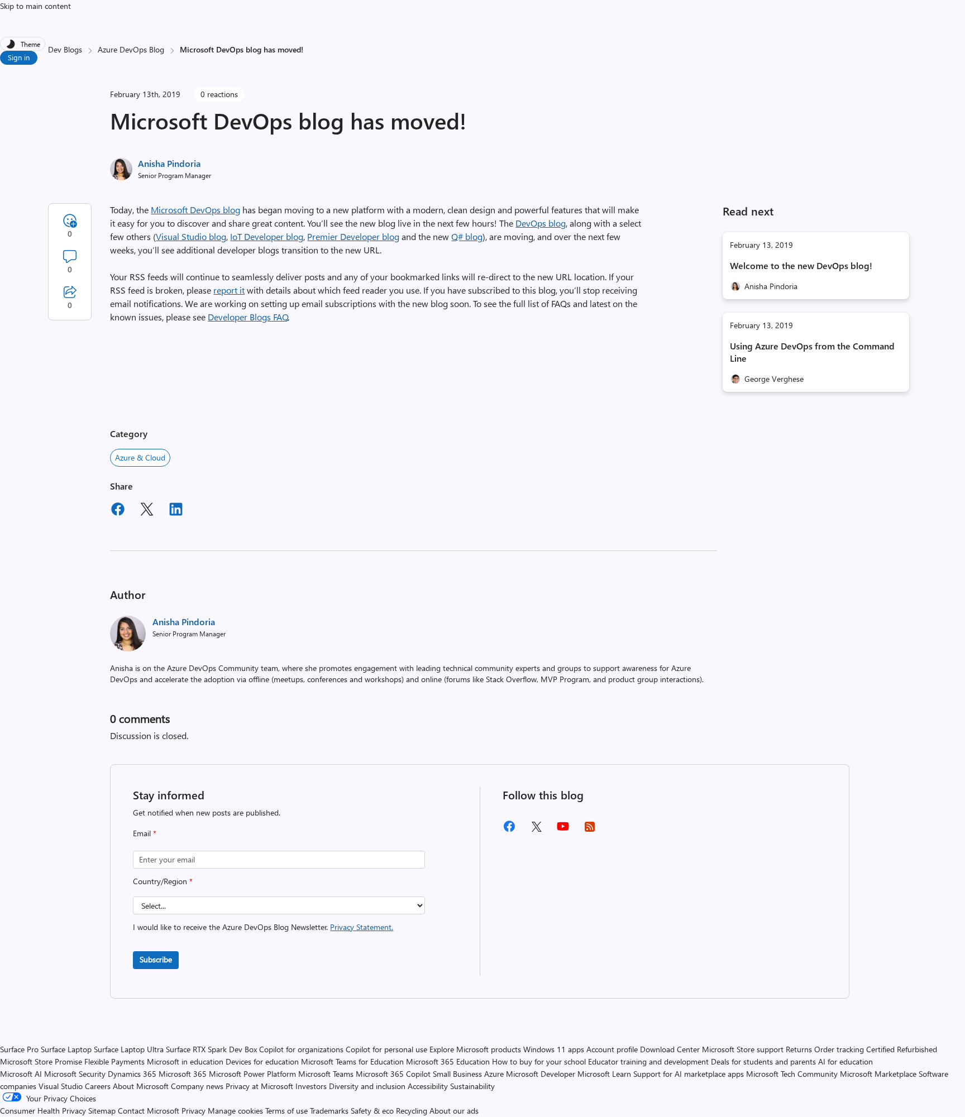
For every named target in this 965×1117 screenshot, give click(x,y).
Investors (311, 1086)
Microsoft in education (185, 1061)
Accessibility (428, 1086)
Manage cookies (235, 1110)
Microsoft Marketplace (878, 1073)
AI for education (845, 1061)
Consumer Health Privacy (43, 1110)
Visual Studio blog (191, 236)
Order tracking (839, 1049)
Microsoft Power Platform (252, 1073)
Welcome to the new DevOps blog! (801, 265)
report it (229, 290)
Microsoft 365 (183, 1073)
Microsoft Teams (325, 1073)
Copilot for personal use (386, 1049)
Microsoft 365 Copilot (393, 1073)
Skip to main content (35, 6)
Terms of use (286, 1110)
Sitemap (102, 1110)
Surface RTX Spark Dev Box (211, 1049)
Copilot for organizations (301, 1049)
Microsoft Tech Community (792, 1073)
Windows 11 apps (553, 1049)
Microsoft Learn (604, 1073)
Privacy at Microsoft (259, 1086)
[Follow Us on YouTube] (563, 830)
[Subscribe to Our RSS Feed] (589, 830)
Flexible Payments (114, 1061)
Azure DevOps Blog (131, 49)
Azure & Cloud (140, 457)
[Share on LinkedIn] (176, 510)
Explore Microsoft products (475, 1049)
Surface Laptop (66, 1049)
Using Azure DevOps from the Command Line (812, 352)
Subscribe (156, 959)
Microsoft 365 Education (448, 1061)
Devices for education (262, 1061)
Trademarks (329, 1110)
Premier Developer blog (353, 236)
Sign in (19, 57)
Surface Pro (19, 1049)
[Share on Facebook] (118, 510)
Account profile (612, 1049)
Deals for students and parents (763, 1061)
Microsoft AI (21, 1073)
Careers (98, 1086)
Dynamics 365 (132, 1073)
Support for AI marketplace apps (688, 1073)
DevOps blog (540, 223)
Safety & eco (372, 1110)
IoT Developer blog (266, 236)
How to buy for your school (539, 1061)
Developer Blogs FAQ (248, 317)
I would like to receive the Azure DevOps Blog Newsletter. (263, 927)
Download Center (670, 1049)
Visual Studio (61, 1086)
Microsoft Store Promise (41, 1061)
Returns (799, 1049)
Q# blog (466, 236)
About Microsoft (141, 1086)
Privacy (194, 1110)
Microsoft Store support (743, 1049)
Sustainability (472, 1086)
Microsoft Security (75, 1073)
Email (144, 833)
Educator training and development (648, 1061)
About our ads (454, 1110)
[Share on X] (147, 510)
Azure (494, 1073)
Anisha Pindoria (169, 163)
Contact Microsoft (148, 1110)
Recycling (411, 1110)
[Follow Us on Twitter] (536, 830)
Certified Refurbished (901, 1049)
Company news (197, 1086)
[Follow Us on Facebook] (509, 830)
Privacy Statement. (361, 927)
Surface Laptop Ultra (129, 1049)
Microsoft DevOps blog (195, 209)
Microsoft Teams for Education (352, 1061)
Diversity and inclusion (367, 1086)
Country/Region (163, 881)
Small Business (457, 1073)
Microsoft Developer (540, 1073)
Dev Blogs (65, 49)
